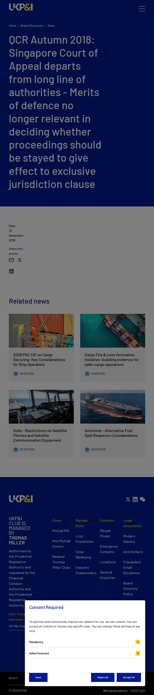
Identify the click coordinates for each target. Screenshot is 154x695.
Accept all (129, 677)
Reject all (102, 677)
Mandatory (36, 642)
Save (38, 677)
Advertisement (39, 653)
